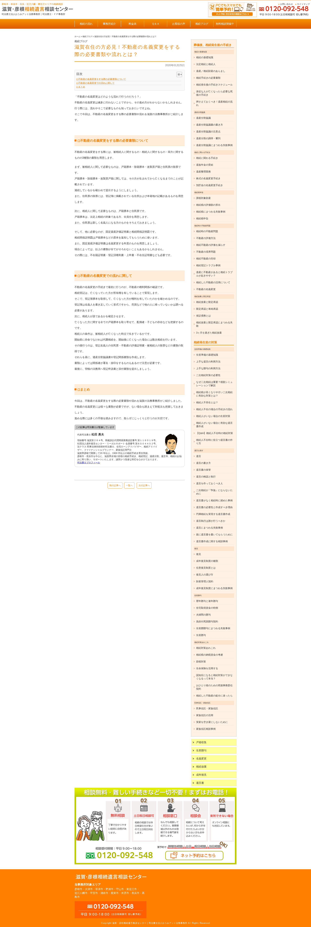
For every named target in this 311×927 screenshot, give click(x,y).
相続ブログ (201, 23)
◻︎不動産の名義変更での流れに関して (95, 83)
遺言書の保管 (203, 469)
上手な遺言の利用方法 (208, 361)
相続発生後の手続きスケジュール (214, 84)
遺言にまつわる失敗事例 (209, 527)
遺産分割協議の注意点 (208, 131)
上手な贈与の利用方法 (208, 368)
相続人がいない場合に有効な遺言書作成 (214, 424)
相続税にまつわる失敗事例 (210, 211)
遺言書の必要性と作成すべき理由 (214, 507)
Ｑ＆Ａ (155, 23)
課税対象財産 (203, 198)
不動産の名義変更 (206, 289)
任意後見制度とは (206, 567)
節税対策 (201, 661)
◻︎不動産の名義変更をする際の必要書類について (101, 79)
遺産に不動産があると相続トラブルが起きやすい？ (214, 274)
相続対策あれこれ (206, 647)
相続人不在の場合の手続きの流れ (214, 409)
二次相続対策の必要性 (208, 375)
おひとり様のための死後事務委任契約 (214, 687)
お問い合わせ (286, 4)
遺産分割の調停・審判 (208, 138)
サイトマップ (303, 4)
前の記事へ (115, 485)
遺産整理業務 (203, 171)
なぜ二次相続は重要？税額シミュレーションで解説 (214, 384)
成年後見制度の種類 (207, 561)
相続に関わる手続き (207, 158)
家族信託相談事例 (206, 728)
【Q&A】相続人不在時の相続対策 (214, 433)
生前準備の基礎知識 (207, 354)
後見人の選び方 (204, 574)
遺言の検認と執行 (206, 476)
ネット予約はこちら (194, 855)
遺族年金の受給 (204, 164)
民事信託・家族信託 (207, 708)
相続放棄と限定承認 (207, 302)
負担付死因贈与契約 (207, 621)
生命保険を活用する (207, 668)
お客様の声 (178, 23)
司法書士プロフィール (88, 462)
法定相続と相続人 (206, 64)
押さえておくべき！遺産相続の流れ (214, 103)
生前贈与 (201, 635)
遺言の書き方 (203, 463)
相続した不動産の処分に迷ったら (214, 695)
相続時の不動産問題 (207, 231)
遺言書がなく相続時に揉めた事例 (214, 500)
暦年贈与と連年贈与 (207, 601)
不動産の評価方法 (206, 238)
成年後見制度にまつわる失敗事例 (214, 588)
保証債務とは (203, 315)
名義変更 (201, 758)
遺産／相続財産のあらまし (210, 71)
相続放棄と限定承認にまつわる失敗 (214, 324)
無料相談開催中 (225, 23)
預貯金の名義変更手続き (209, 185)
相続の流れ (86, 23)
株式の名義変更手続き (208, 178)
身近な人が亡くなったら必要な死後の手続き (214, 93)
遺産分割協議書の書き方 (209, 124)
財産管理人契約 (204, 581)
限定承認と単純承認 (207, 308)
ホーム (77, 36)
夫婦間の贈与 (203, 614)
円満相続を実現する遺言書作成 (213, 514)
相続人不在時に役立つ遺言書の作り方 (214, 442)
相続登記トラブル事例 (208, 265)
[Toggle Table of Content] (177, 74)
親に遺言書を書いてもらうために (214, 534)
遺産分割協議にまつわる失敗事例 (214, 145)
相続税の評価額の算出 (208, 204)
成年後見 (201, 774)
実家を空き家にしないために (212, 722)
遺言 (198, 456)
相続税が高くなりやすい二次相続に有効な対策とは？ (214, 394)
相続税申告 (202, 218)
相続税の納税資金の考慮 (209, 654)
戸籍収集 (201, 742)
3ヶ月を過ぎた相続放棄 (209, 332)
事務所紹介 (109, 23)
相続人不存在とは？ (207, 402)
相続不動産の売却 (206, 258)
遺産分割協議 (203, 117)
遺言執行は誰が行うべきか (210, 520)
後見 (198, 554)
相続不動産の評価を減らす (210, 245)
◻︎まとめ (80, 86)
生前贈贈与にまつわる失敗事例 (213, 628)
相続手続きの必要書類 (208, 77)
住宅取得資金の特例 (207, 607)
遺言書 (200, 782)
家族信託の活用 (204, 715)
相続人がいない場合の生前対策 (213, 416)
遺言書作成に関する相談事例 (212, 541)
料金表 (132, 23)
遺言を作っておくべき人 (209, 483)
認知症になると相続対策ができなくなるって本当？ (214, 677)
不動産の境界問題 (206, 251)
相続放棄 (201, 766)
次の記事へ (144, 485)
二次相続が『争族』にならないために (214, 492)
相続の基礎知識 (204, 57)
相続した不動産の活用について (213, 282)
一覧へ (129, 485)
